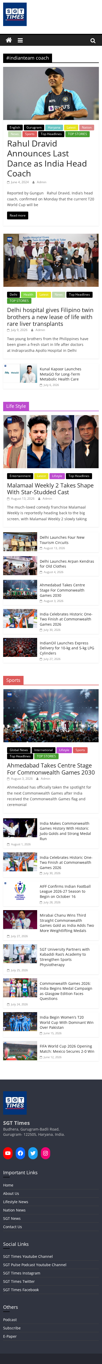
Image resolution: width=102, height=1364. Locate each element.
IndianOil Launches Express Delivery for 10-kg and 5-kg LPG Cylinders (67, 648)
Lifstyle (57, 476)
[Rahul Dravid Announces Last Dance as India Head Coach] (51, 70)
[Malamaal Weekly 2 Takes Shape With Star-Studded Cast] (51, 417)
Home (8, 1185)
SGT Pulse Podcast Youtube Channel (34, 1264)
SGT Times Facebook (21, 1289)
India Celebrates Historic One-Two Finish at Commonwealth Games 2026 (66, 619)
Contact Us (12, 1226)
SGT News (12, 1218)
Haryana (54, 127)
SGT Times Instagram (21, 1273)
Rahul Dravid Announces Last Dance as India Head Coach (47, 158)
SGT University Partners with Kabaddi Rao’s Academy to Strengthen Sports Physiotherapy (65, 957)
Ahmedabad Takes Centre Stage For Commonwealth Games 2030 (62, 590)
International (43, 750)
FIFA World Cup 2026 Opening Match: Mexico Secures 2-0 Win (67, 1049)
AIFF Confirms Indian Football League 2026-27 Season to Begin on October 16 (65, 891)
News (15, 134)
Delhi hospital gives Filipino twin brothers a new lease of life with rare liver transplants (50, 316)
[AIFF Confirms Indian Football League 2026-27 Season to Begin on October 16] (20, 883)
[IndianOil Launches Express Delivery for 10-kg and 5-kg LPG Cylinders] (20, 640)
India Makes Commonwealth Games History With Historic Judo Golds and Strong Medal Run (65, 831)
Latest (71, 127)
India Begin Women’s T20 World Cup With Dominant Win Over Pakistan (67, 1022)
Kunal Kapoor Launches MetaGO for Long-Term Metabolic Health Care (60, 374)
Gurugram (34, 127)
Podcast (10, 1319)
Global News (19, 750)
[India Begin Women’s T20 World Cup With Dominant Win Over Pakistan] (20, 1014)
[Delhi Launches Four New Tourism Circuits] (20, 534)
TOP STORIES (77, 134)
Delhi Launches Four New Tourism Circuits (62, 540)
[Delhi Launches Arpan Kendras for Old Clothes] (20, 558)
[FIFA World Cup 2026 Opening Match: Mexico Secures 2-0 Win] (20, 1043)
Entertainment (20, 476)
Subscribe (12, 1327)
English (15, 127)
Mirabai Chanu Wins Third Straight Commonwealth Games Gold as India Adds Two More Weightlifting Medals (67, 923)
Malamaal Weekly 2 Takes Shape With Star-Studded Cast (50, 488)
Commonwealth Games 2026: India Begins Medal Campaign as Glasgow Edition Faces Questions (66, 991)
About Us (11, 1193)
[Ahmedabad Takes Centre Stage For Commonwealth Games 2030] (20, 582)
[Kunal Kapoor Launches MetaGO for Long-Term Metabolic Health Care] (20, 366)
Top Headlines (51, 134)
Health (28, 294)
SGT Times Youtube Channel (28, 1256)
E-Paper (10, 1336)
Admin (41, 182)
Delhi (13, 294)
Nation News (14, 1210)
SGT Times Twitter (19, 1281)
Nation (87, 127)
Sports (30, 134)
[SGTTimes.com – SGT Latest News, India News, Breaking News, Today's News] (9, 40)
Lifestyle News (15, 1201)
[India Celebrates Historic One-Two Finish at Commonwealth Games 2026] (20, 611)
